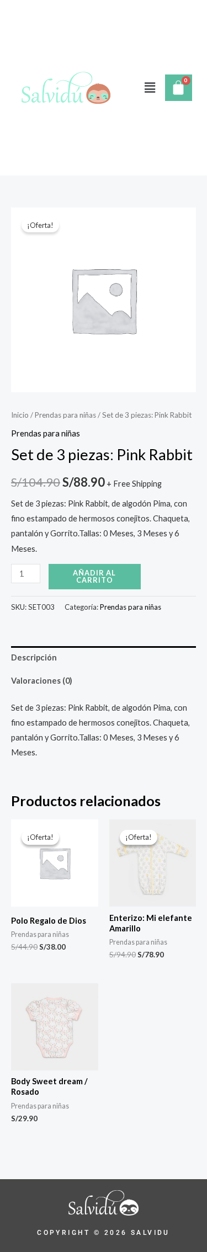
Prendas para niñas (65, 415)
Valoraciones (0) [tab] (41, 680)
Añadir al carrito (94, 576)
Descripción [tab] (34, 657)
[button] (149, 87)
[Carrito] (178, 87)
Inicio (20, 415)
